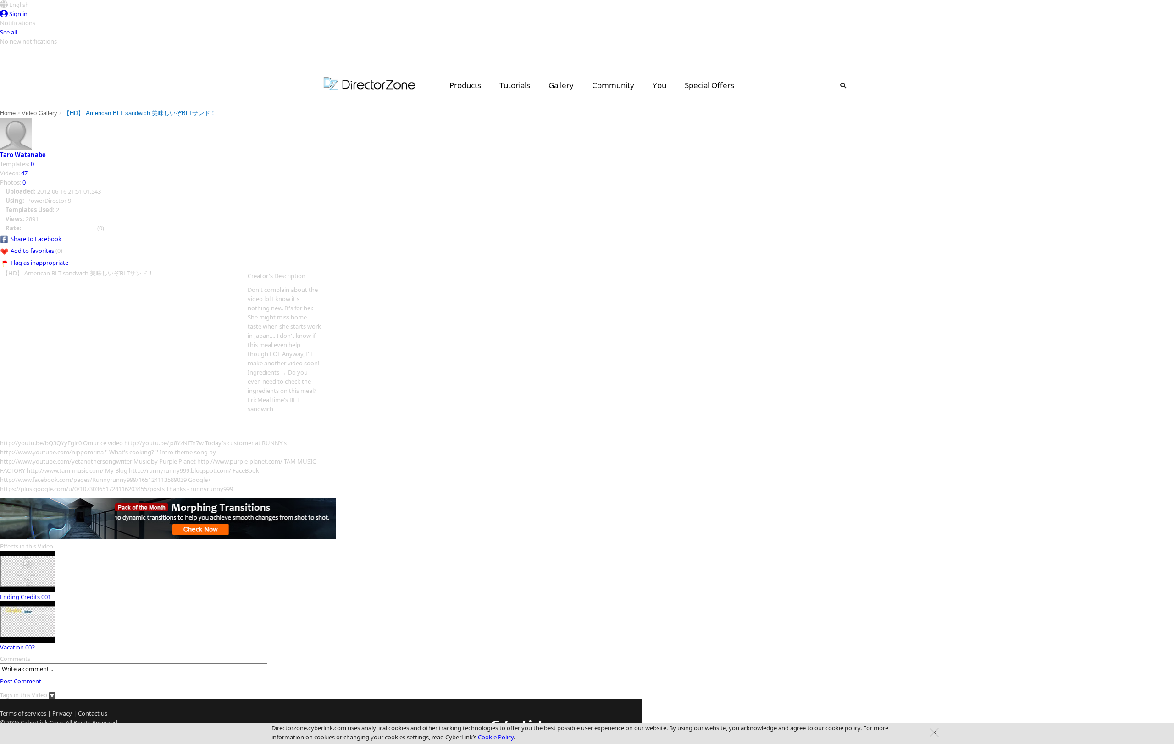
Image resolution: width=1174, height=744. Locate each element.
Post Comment (20, 681)
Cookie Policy (496, 737)
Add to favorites (32, 250)
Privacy (62, 713)
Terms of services (23, 713)
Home (8, 113)
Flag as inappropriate (39, 262)
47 (24, 173)
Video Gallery (39, 113)
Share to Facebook (36, 239)
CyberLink (34, 722)
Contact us (92, 713)
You (659, 85)
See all (8, 32)
